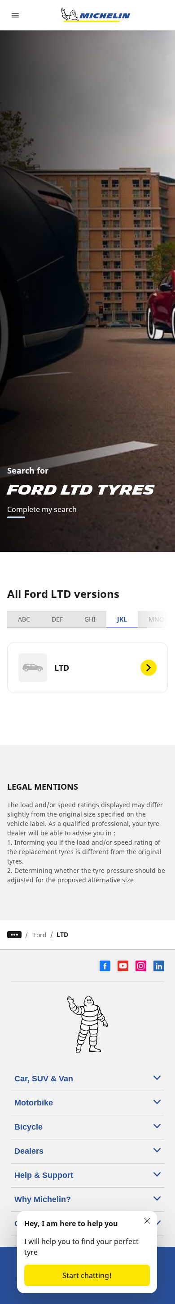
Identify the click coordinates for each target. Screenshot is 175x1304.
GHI (90, 619)
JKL (122, 619)
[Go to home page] (95, 15)
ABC (24, 619)
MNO (156, 619)
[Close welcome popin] (147, 1221)
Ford (40, 935)
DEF (57, 619)
